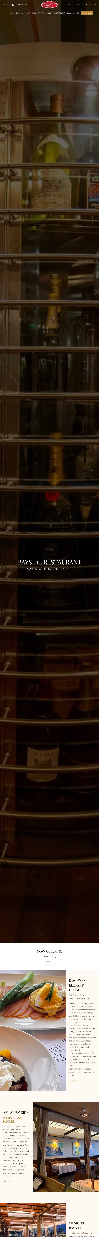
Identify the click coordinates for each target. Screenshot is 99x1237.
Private (41, 13)
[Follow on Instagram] (4, 4)
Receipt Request (59, 13)
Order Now (87, 13)
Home (11, 13)
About (23, 13)
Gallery (49, 13)
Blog (69, 13)
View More (8, 1181)
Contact (76, 13)
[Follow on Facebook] (7, 4)
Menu (17, 13)
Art (28, 13)
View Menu (74, 1080)
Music (34, 13)
